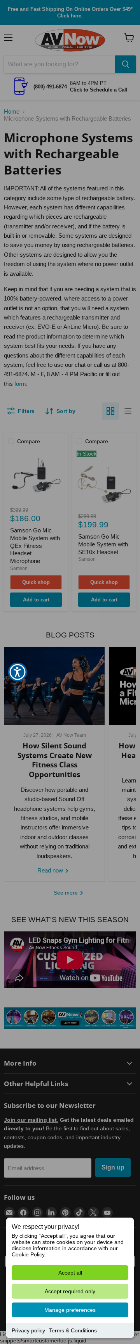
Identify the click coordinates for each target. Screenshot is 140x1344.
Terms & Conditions (73, 1330)
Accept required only (70, 1291)
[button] (17, 672)
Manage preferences (70, 1310)
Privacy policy (28, 1330)
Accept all (70, 1273)
